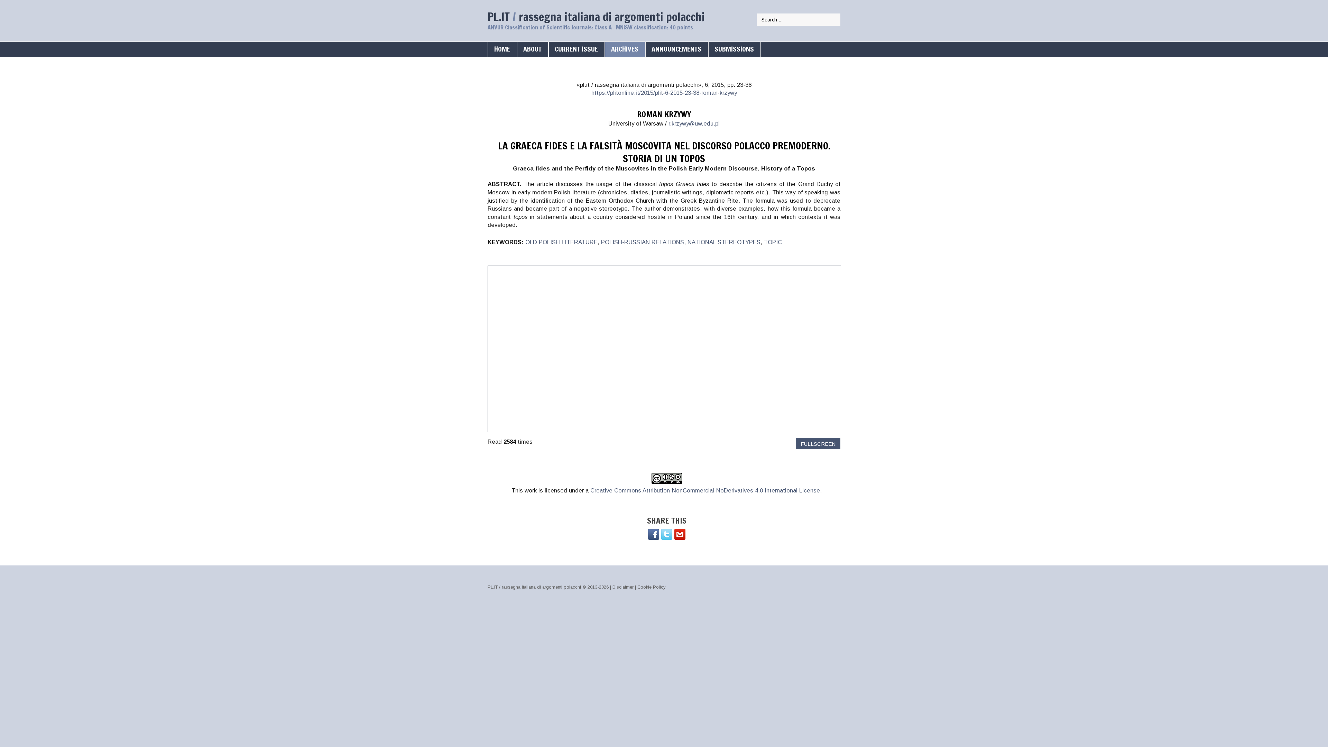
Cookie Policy (651, 587)
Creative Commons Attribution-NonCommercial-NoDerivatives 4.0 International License (705, 490)
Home (502, 49)
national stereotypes (724, 242)
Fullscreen (818, 444)
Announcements (676, 49)
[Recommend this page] (679, 534)
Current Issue (576, 49)
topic (773, 242)
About (532, 49)
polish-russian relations (642, 242)
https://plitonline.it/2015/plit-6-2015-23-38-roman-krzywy (664, 93)
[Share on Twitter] (666, 534)
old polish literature (561, 242)
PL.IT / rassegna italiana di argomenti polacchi (534, 587)
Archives (624, 49)
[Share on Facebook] (653, 534)
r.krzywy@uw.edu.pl (694, 123)
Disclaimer (623, 587)
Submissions (734, 49)
